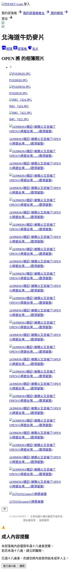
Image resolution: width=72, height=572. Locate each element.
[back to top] (5, 509)
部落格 (23, 49)
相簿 (9, 49)
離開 (22, 566)
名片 (35, 49)
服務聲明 (44, 520)
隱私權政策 (29, 520)
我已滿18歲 (9, 566)
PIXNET (22, 516)
